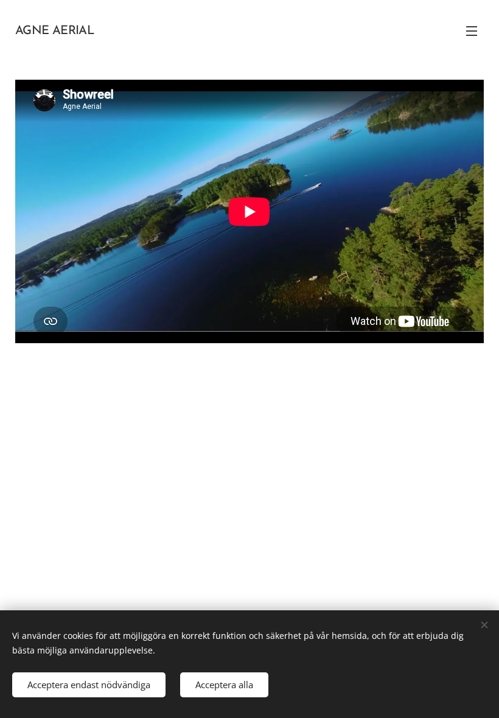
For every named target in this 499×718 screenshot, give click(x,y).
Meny (471, 30)
